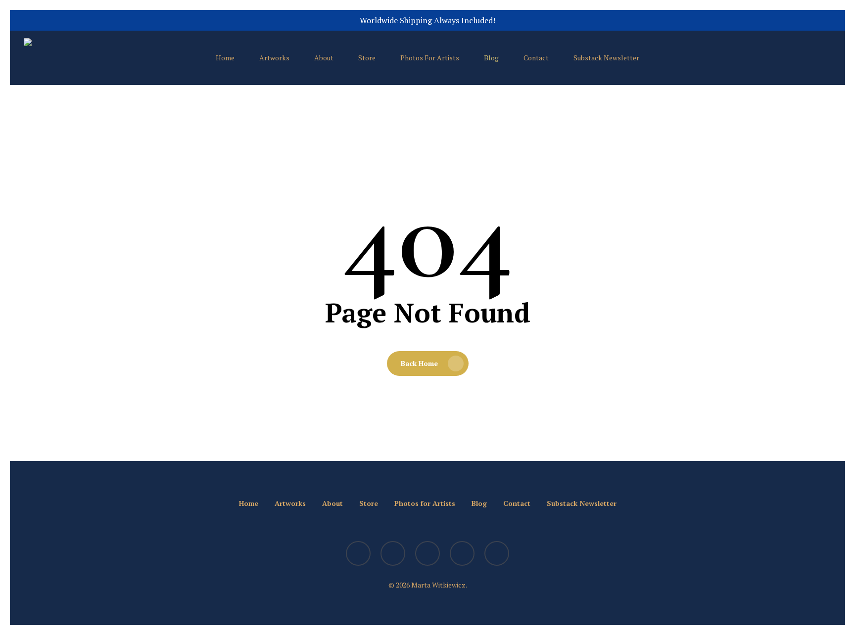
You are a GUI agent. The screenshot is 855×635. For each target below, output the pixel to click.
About (332, 503)
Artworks (290, 503)
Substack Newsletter (582, 503)
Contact (516, 503)
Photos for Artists (424, 503)
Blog (479, 503)
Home (248, 503)
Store (368, 503)
